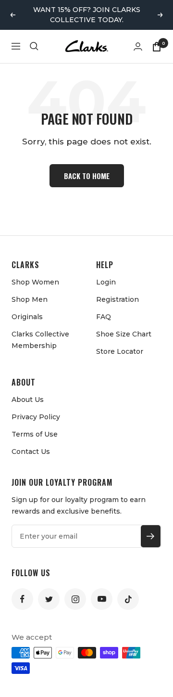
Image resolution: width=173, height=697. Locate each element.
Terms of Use (35, 434)
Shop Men (30, 299)
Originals (27, 316)
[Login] (138, 46)
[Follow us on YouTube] (101, 599)
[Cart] (156, 46)
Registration (117, 299)
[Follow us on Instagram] (75, 599)
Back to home (87, 175)
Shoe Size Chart (123, 334)
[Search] (34, 46)
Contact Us (31, 451)
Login (106, 282)
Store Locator (119, 351)
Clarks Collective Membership (40, 340)
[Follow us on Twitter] (49, 599)
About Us (28, 399)
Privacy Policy (36, 417)
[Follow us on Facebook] (22, 599)
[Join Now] (151, 536)
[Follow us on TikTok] (128, 599)
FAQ (103, 316)
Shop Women (35, 282)
